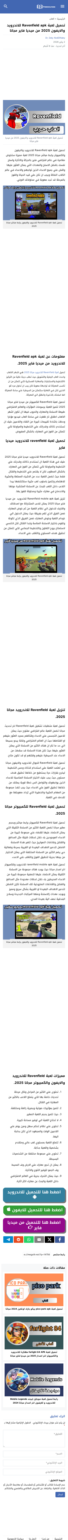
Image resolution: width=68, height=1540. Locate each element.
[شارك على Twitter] (50, 1239)
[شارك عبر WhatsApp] (29, 1239)
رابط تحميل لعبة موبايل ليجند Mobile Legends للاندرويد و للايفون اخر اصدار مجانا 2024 (34, 1401)
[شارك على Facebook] (60, 1239)
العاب (51, 19)
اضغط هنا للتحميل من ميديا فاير (34, 1225)
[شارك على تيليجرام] (8, 1239)
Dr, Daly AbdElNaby (55, 38)
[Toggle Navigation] (63, 7)
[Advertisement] (34, 75)
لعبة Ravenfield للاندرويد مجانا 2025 (41, 372)
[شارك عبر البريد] (39, 1239)
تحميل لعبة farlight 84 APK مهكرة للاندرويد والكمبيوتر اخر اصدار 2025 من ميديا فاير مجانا (34, 1354)
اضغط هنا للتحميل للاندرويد (34, 1192)
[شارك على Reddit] (19, 1239)
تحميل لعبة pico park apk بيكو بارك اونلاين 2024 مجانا (34, 1309)
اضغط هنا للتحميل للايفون (37, 1210)
